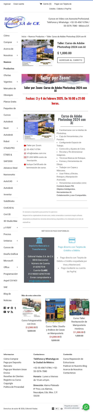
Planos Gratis (10, 101)
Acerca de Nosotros (11, 52)
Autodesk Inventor (8, 191)
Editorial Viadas (31, 409)
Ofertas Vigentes (11, 78)
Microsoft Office (11, 263)
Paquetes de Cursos (10, 111)
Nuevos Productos (9, 65)
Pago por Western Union (15, 369)
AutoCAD (11, 181)
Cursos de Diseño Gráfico (11, 250)
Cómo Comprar (11, 38)
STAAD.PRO (9, 148)
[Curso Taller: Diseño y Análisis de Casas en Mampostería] (55, 311)
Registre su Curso (12, 380)
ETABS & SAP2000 (8, 157)
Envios (7, 373)
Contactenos (69, 373)
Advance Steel (10, 168)
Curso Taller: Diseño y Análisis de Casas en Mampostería (55, 330)
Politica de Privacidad (14, 387)
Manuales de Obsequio (10, 91)
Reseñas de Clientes (13, 376)
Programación (11, 274)
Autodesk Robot (11, 138)
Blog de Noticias (8, 297)
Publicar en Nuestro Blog (75, 366)
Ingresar (7, 4)
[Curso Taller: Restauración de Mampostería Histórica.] (79, 306)
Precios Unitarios (11, 237)
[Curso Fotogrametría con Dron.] (32, 308)
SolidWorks (9, 201)
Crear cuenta (18, 4)
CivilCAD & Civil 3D (9, 211)
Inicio (24, 36)
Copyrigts (8, 383)
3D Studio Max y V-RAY (11, 224)
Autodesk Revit (11, 124)
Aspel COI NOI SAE (10, 283)
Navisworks (9, 174)
